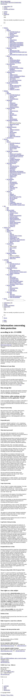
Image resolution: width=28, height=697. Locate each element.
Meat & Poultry (13, 115)
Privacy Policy (9, 695)
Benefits (11, 214)
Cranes (11, 131)
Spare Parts (12, 170)
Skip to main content (5, 1)
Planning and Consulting (12, 151)
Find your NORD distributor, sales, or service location (13, 658)
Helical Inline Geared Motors (16, 42)
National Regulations (14, 77)
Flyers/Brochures (14, 183)
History (11, 242)
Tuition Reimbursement (15, 219)
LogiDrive (12, 88)
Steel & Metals (13, 132)
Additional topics (11, 72)
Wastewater (12, 135)
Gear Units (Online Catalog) (16, 281)
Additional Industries (11, 127)
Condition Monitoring (15, 159)
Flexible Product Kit (14, 86)
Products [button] (6, 27)
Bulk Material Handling (12, 120)
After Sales (9, 292)
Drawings (12, 34)
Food (11, 112)
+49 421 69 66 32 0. (20, 651)
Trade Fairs (12, 251)
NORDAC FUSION (14, 89)
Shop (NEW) (10, 274)
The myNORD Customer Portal (17, 204)
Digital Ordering (13, 162)
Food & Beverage (11, 108)
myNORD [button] (6, 259)
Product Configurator (15, 273)
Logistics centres (13, 104)
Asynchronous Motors (15, 60)
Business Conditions (11, 253)
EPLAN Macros (13, 198)
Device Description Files (15, 196)
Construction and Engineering (17, 155)
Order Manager (13, 290)
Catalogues (12, 184)
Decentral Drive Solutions (16, 70)
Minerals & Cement (14, 124)
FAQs (11, 149)
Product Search (13, 33)
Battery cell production (15, 136)
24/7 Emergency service (15, 174)
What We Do (13, 211)
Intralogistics (10, 100)
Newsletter (12, 250)
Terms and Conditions (15, 257)
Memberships (7, 690)
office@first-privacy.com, (7, 651)
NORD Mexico (13, 237)
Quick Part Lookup (14, 280)
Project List (12, 289)
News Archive (13, 247)
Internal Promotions (14, 218)
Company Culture (14, 213)
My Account (12, 265)
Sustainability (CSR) (14, 238)
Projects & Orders (11, 285)
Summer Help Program (15, 222)
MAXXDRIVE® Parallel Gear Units (18, 54)
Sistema (11, 200)
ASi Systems (13, 78)
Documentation (10, 179)
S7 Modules (12, 202)
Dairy (11, 116)
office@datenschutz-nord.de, (7, 645)
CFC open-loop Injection (15, 80)
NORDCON (13, 195)
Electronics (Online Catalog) (16, 284)
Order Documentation (15, 297)
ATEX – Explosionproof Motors (17, 76)
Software (9, 191)
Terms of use (13, 258)
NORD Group (10, 230)
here (20, 385)
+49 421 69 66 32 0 (21, 645)
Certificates (12, 188)
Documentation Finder (15, 147)
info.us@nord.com (5, 662)
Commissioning (13, 167)
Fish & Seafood (13, 119)
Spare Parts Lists (13, 187)
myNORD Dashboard (15, 31)
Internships (12, 221)
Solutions (9, 93)
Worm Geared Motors (15, 46)
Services (9, 141)
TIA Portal (12, 199)
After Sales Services (11, 163)
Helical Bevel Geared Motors (16, 45)
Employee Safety (14, 217)
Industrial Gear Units (11, 48)
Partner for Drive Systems (16, 235)
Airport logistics (13, 105)
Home (5, 320)
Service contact (13, 148)
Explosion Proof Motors (15, 62)
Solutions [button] (6, 90)
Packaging (12, 133)
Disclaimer (3, 695)
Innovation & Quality (15, 241)
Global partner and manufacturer (17, 239)
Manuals (12, 186)
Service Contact (13, 175)
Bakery (11, 117)
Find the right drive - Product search (18, 272)
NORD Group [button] (7, 227)
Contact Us (12, 226)
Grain (11, 125)
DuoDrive (12, 41)
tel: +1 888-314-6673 (9, 671)
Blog (11, 249)
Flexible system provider (12, 82)
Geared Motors (10, 37)
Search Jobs (12, 225)
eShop (5, 687)
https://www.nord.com (6, 344)
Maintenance (13, 168)
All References (10, 137)
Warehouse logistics (14, 107)
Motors (8, 56)
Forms (11, 190)
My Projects (12, 266)
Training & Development (15, 215)
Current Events (10, 243)
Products (9, 30)
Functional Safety (14, 81)
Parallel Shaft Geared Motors (16, 44)
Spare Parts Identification (15, 296)
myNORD (9, 262)
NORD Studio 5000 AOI (16, 203)
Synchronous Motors (14, 61)
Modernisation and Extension (16, 171)
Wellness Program (14, 223)
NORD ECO (13, 176)
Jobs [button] (5, 206)
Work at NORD (10, 210)
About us (9, 231)
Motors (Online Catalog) (15, 282)
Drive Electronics (11, 64)
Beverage (12, 113)
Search (8, 300)
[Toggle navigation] (1, 25)
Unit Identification (14, 36)
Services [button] (6, 139)
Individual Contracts (14, 160)
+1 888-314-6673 (5, 661)
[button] (5, 298)
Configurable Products (12, 267)
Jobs (8, 208)
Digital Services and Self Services (17, 172)
